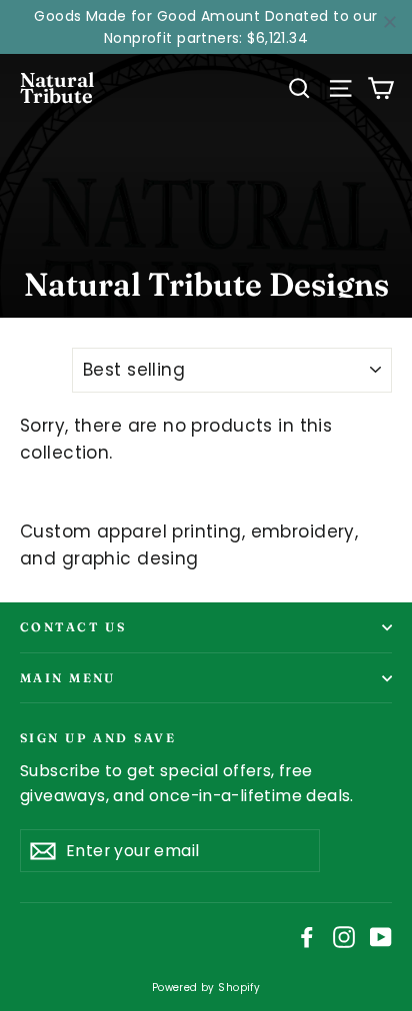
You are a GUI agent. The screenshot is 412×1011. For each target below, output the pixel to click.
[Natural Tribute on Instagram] (344, 936)
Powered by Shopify (206, 987)
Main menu (68, 677)
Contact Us (73, 626)
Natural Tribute (57, 87)
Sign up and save (98, 736)
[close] (390, 22)
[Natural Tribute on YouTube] (381, 936)
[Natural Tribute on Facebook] (307, 936)
